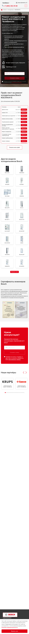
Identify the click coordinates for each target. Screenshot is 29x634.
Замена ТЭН (5, 112)
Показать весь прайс (14, 147)
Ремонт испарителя (6, 131)
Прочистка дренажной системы (7, 125)
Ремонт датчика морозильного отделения (8, 128)
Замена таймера (6, 141)
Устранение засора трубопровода (6, 135)
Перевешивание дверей (7, 122)
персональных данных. (17, 82)
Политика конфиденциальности (10, 627)
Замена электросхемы (7, 118)
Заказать (24, 109)
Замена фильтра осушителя (8, 115)
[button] (24, 372)
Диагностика (5, 109)
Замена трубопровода (7, 138)
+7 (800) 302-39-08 (10, 6)
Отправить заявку (14, 78)
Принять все (14, 631)
